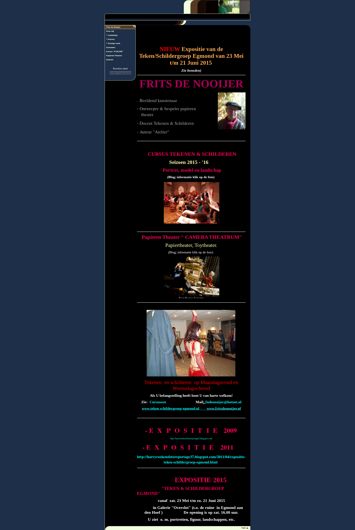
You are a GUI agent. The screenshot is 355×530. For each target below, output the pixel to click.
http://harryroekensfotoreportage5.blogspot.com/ (191, 438)
